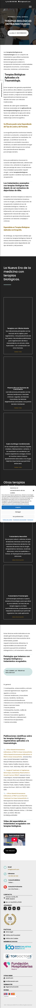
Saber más (18, 352)
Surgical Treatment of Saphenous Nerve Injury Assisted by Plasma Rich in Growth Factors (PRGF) (17, 772)
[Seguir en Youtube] (9, 908)
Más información (18, 560)
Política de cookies (7, 520)
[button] (33, 490)
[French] (7, 994)
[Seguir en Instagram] (18, 908)
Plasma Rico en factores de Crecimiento (18, 388)
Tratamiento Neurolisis (18, 536)
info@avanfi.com (13, 869)
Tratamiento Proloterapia (18, 596)
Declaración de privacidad (19, 520)
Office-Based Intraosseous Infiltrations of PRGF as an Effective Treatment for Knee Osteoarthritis (15, 796)
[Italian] (10, 994)
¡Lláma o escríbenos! (18, 33)
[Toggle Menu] (30, 6)
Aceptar (18, 507)
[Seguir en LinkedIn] (14, 908)
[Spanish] (13, 994)
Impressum (30, 520)
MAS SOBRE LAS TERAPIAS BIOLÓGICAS (15, 671)
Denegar (18, 512)
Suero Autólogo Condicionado (18, 444)
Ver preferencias (18, 516)
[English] (5, 994)
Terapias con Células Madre (18, 328)
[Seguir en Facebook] (5, 908)
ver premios (10, 850)
